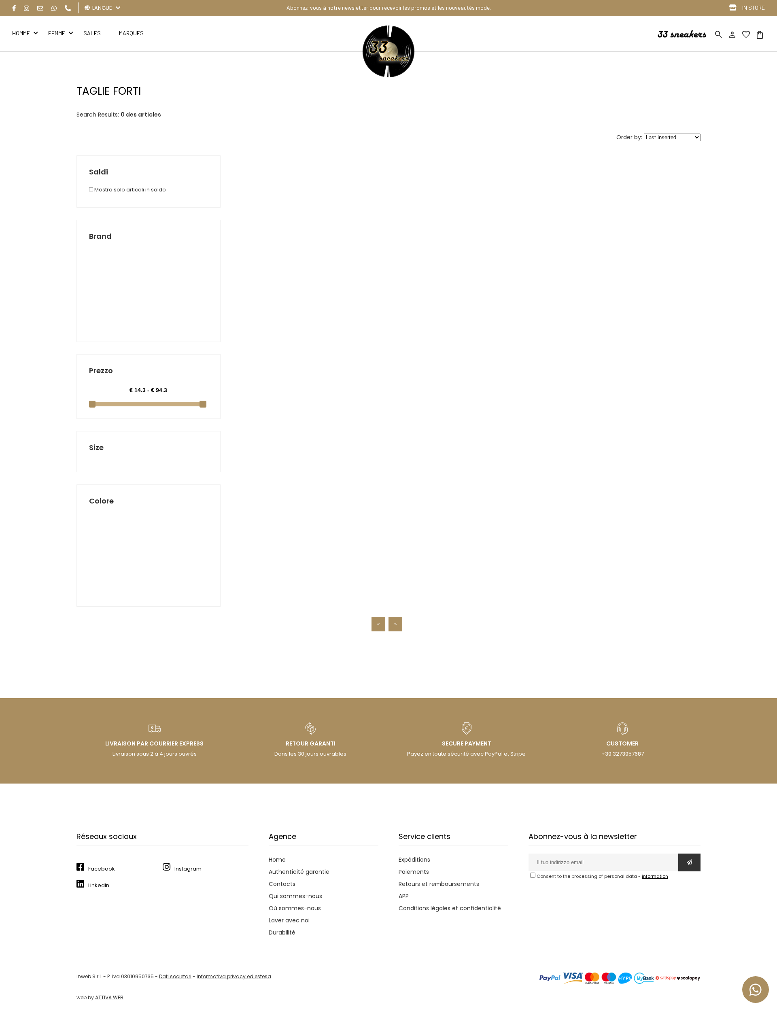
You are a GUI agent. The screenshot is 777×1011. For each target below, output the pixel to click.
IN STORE (753, 7)
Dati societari (175, 976)
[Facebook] (14, 8)
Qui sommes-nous (295, 896)
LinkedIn (98, 885)
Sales (92, 33)
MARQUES (131, 33)
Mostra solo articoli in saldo (129, 189)
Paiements (414, 872)
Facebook (101, 869)
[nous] (40, 8)
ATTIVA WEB (109, 997)
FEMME (56, 33)
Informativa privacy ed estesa (234, 976)
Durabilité (282, 932)
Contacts (282, 884)
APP (404, 896)
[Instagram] (26, 8)
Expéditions (414, 860)
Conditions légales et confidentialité (450, 908)
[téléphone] (68, 8)
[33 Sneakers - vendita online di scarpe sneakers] (388, 76)
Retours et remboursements (439, 884)
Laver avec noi (289, 920)
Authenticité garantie (299, 872)
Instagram (188, 869)
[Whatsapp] (54, 8)
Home (277, 860)
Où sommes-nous (295, 908)
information (655, 876)
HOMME (21, 33)
